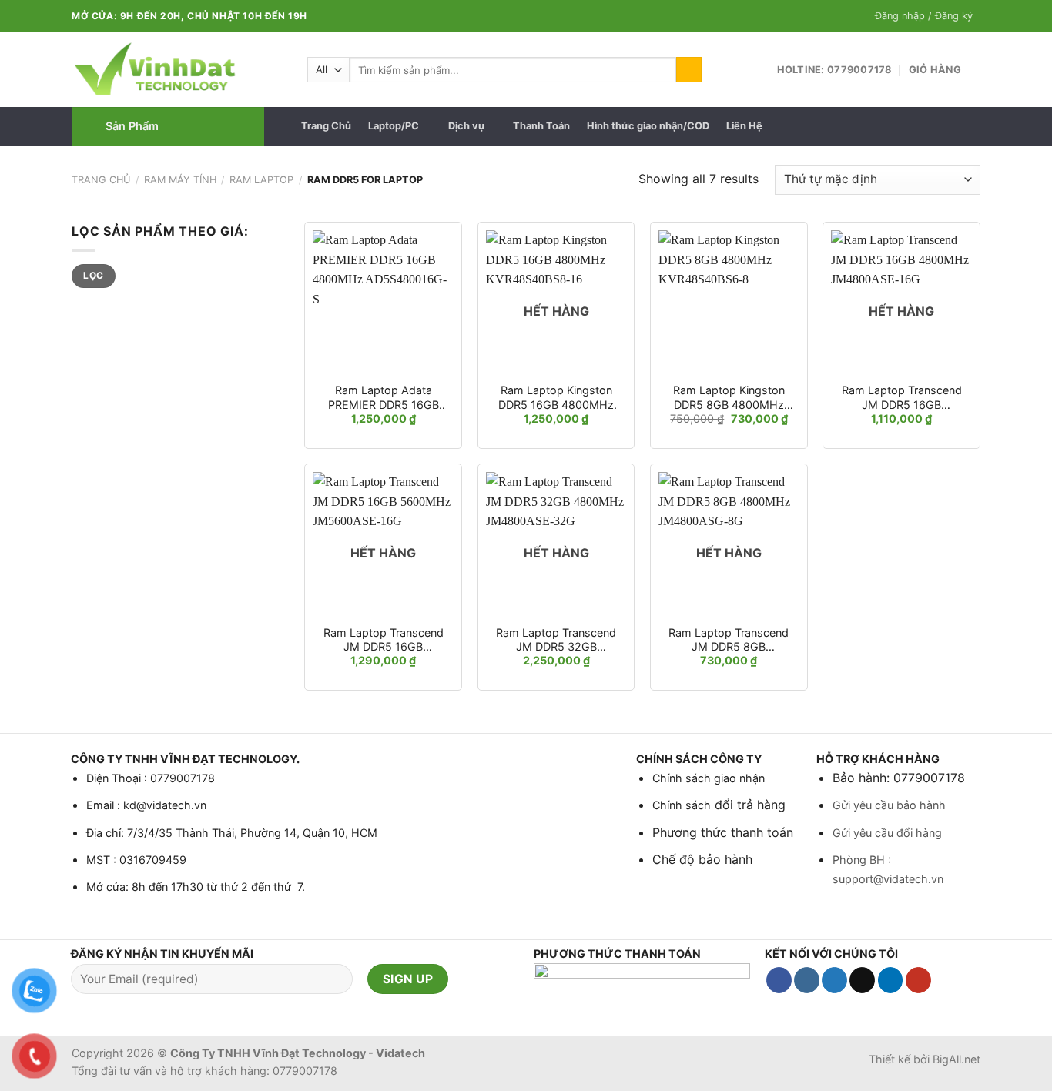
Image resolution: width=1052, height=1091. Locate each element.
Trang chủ (101, 180)
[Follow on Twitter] (834, 980)
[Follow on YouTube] (918, 980)
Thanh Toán (541, 126)
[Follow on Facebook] (779, 980)
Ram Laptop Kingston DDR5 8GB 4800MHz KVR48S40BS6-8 (729, 397)
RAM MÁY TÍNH (180, 180)
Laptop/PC (393, 126)
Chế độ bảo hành (702, 859)
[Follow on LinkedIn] (890, 980)
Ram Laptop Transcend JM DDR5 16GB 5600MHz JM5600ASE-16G (383, 640)
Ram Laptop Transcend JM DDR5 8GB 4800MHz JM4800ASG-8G (728, 640)
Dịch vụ (466, 126)
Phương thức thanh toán (722, 832)
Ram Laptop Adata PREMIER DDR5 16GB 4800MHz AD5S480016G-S (383, 397)
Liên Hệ (744, 126)
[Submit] (689, 70)
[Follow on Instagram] (806, 980)
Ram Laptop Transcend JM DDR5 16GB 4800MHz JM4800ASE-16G (902, 397)
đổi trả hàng (748, 804)
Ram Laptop (261, 180)
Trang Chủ (326, 126)
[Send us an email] (862, 980)
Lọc (93, 275)
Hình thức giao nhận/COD (648, 126)
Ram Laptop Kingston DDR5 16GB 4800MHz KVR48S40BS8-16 (556, 397)
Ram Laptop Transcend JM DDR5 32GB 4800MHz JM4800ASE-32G (556, 640)
